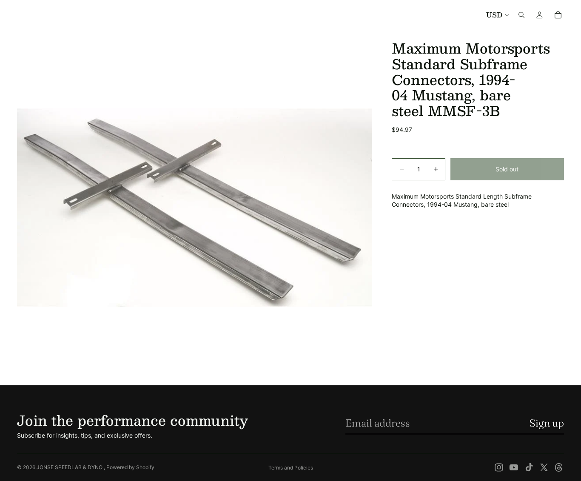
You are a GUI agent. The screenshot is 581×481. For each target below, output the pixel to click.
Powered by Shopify (130, 467)
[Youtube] (514, 467)
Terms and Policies (290, 467)
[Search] (521, 15)
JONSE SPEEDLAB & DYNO (70, 467)
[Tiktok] (529, 467)
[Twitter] (544, 467)
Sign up (547, 423)
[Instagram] (499, 467)
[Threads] (559, 467)
